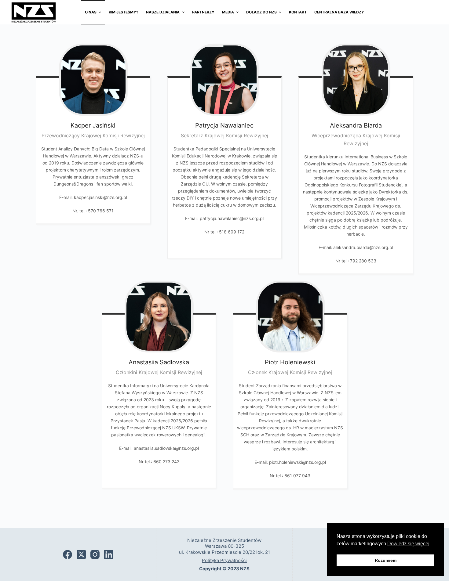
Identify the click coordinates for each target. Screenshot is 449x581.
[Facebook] (67, 554)
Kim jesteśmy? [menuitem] (123, 12)
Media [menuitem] (228, 12)
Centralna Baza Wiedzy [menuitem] (339, 12)
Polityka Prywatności (224, 560)
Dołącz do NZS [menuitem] (261, 12)
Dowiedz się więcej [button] (408, 543)
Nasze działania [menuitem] (163, 12)
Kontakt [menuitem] (298, 12)
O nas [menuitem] (91, 12)
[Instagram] (95, 554)
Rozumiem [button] (385, 560)
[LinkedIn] (108, 554)
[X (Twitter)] (81, 554)
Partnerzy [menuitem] (203, 12)
